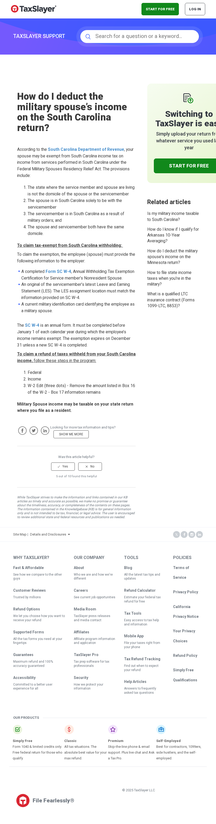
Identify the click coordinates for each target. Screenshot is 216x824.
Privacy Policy (185, 592)
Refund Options (26, 609)
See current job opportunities (94, 597)
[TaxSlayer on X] (176, 535)
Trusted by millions (27, 597)
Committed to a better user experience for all (32, 687)
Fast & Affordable (28, 568)
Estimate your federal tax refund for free (142, 599)
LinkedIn (45, 430)
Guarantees (23, 655)
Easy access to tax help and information (141, 622)
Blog (128, 568)
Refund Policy (185, 655)
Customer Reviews (29, 590)
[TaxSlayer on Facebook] (184, 535)
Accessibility (24, 678)
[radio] (63, 466)
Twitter (33, 430)
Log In (195, 9)
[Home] (33, 9)
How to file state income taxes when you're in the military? (169, 278)
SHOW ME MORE (71, 434)
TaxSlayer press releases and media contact (92, 618)
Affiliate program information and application (94, 641)
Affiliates (81, 632)
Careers (81, 590)
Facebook (22, 430)
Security (81, 678)
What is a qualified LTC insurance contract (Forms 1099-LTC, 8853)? (171, 300)
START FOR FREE (160, 9)
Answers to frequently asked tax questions (140, 691)
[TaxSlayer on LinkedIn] (199, 535)
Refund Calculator (140, 590)
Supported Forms (28, 632)
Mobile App (134, 636)
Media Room (85, 609)
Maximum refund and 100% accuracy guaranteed (33, 664)
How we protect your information (88, 687)
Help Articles (135, 682)
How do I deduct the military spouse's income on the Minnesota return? (172, 257)
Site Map (20, 534)
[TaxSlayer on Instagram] (191, 535)
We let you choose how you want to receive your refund (39, 618)
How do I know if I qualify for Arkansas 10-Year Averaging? (173, 235)
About (79, 568)
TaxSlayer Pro (86, 655)
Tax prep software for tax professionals (91, 664)
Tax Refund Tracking (142, 659)
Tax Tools (132, 613)
